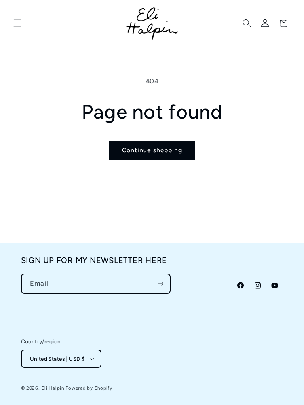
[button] (17, 23)
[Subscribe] (160, 284)
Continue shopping (152, 150)
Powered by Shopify (89, 388)
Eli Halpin (52, 388)
